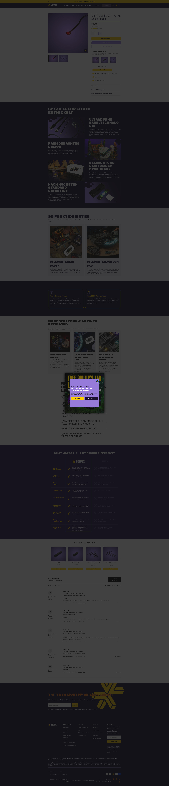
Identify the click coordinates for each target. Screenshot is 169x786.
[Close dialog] (97, 381)
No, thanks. (91, 398)
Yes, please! (78, 398)
